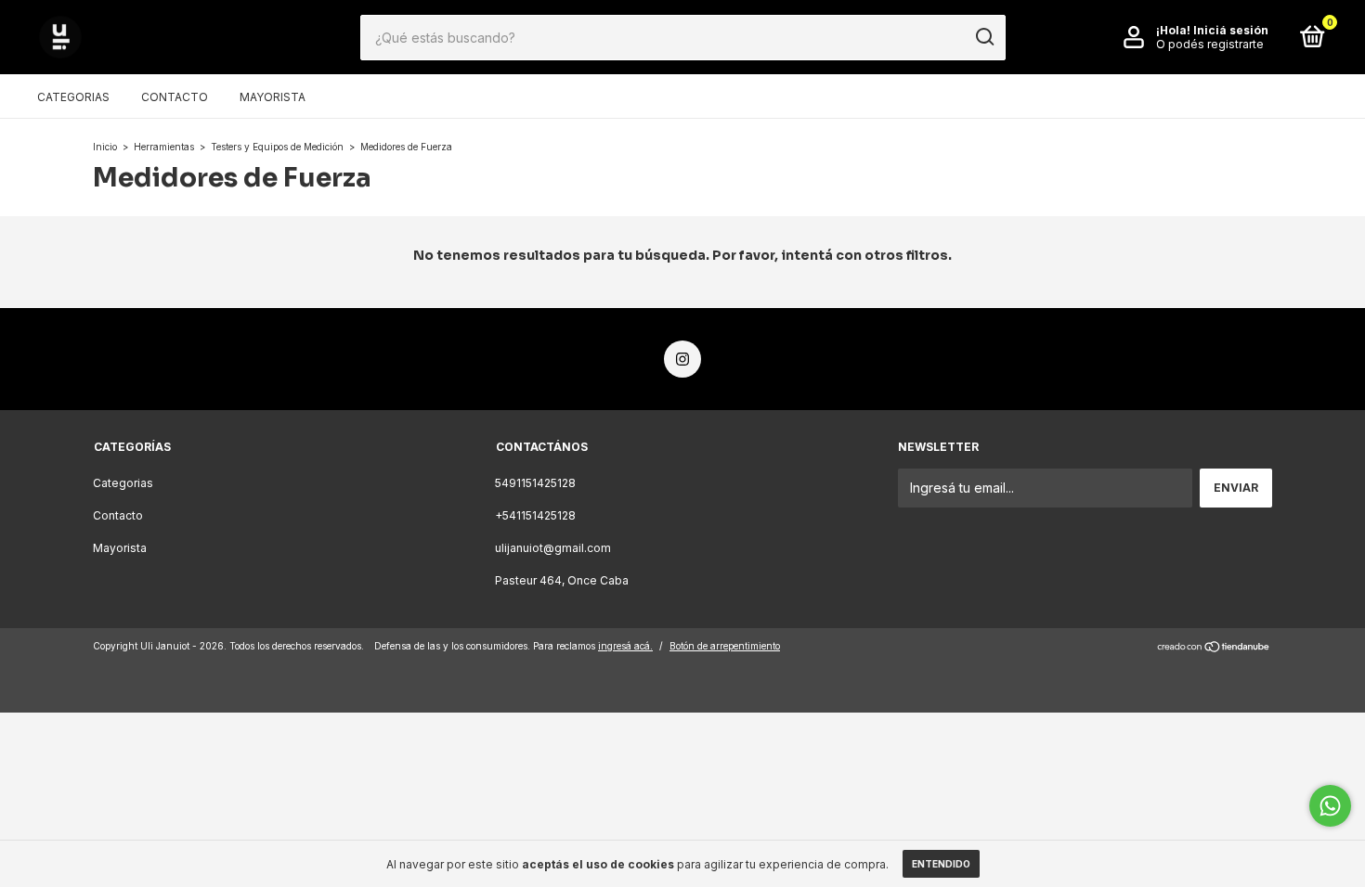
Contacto (174, 97)
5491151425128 (535, 483)
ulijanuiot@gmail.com (553, 548)
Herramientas (164, 146)
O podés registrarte (1210, 44)
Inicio (105, 146)
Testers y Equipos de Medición (277, 146)
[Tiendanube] (1214, 648)
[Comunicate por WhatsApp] (1330, 806)
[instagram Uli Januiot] (682, 359)
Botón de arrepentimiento (725, 645)
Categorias (73, 97)
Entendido (941, 863)
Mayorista (273, 97)
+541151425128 (535, 515)
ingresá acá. (625, 645)
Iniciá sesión (1230, 30)
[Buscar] (983, 37)
